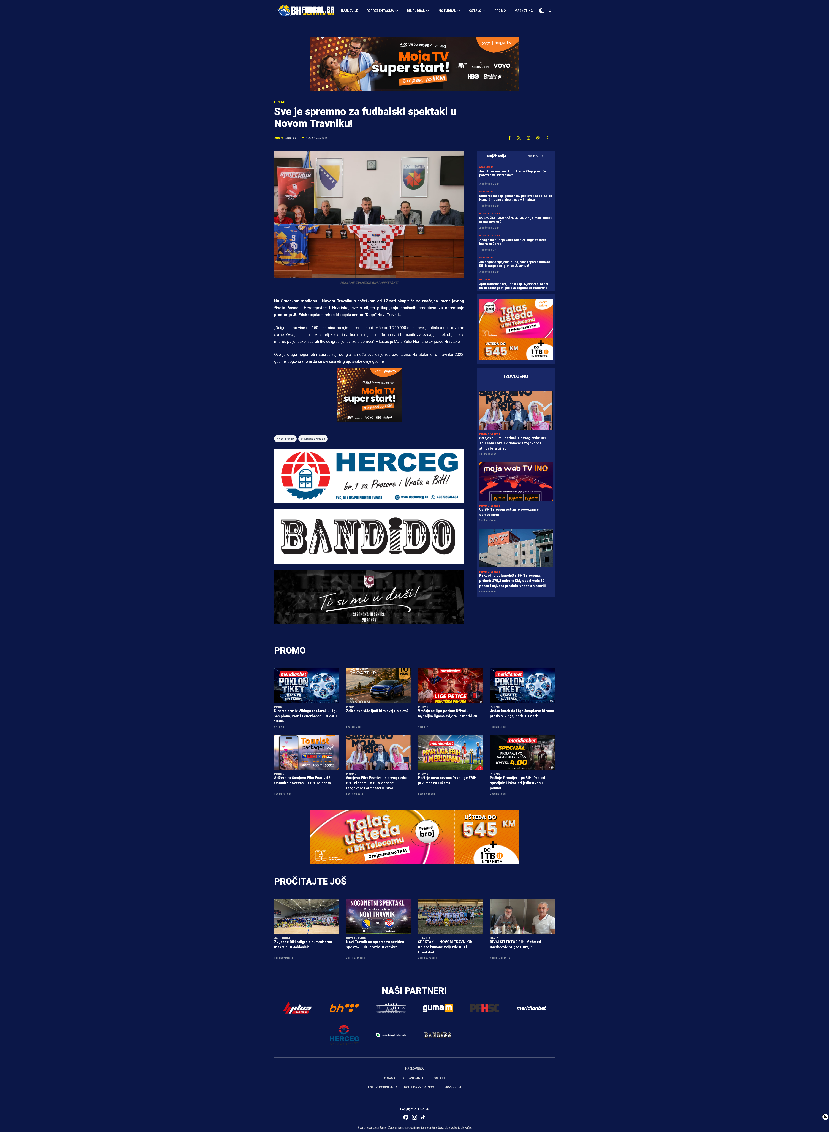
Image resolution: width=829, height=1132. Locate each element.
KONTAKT (438, 1078)
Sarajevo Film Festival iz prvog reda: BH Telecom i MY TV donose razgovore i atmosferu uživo (512, 443)
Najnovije (535, 156)
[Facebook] (405, 1117)
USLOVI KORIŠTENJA (382, 1087)
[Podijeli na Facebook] (509, 138)
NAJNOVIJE (349, 11)
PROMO (500, 11)
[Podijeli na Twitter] (519, 138)
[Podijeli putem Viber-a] (538, 138)
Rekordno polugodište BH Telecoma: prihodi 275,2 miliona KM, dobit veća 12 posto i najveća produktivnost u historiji (512, 580)
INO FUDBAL (447, 11)
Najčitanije (496, 156)
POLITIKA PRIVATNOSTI (420, 1087)
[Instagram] (414, 1117)
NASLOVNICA (414, 1068)
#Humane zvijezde (313, 438)
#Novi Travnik (285, 438)
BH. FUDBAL (416, 11)
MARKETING (523, 11)
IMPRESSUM (452, 1087)
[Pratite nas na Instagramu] (528, 138)
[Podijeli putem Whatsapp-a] (547, 138)
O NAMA (390, 1078)
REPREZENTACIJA (380, 11)
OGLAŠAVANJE (413, 1078)
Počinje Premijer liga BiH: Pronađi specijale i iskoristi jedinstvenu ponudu (518, 783)
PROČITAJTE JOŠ (310, 881)
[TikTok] (423, 1117)
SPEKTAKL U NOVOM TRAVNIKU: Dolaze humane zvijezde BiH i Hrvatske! (445, 947)
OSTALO (475, 11)
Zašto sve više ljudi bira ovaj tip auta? (377, 711)
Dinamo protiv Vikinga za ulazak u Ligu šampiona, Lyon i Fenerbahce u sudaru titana (305, 716)
